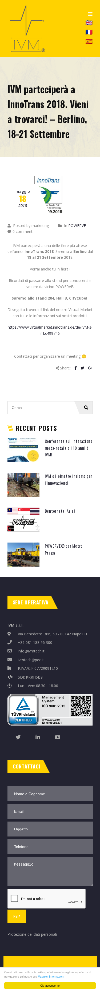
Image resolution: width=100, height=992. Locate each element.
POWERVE (77, 225)
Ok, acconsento (50, 985)
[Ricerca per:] (50, 404)
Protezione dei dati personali (32, 934)
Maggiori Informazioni (51, 976)
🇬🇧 (89, 22)
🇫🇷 (89, 32)
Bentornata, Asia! (60, 511)
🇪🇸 (89, 41)
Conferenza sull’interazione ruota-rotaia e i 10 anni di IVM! (69, 447)
